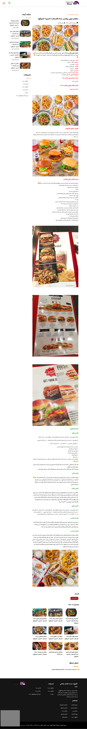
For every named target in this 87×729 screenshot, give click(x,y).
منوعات (26, 93)
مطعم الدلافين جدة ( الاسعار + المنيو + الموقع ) (40, 637)
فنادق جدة (25, 84)
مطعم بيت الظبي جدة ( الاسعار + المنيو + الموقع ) (55, 637)
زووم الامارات (74, 714)
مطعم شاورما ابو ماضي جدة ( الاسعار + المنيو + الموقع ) (72, 654)
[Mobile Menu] (4, 3)
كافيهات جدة (25, 87)
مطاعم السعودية (63, 705)
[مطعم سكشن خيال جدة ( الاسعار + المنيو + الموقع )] (25, 33)
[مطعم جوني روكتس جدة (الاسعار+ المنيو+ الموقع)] (55, 38)
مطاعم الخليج (64, 714)
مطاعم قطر (64, 717)
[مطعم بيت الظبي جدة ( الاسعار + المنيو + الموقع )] (25, 66)
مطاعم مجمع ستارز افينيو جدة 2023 (55, 653)
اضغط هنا (53, 73)
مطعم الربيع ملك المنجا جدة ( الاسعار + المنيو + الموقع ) (72, 621)
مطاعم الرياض (74, 708)
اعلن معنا (23, 725)
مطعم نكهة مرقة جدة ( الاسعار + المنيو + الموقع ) (71, 637)
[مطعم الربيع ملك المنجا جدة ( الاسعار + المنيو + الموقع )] (25, 23)
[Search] (9, 3)
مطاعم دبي (75, 711)
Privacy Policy (29, 725)
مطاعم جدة (74, 598)
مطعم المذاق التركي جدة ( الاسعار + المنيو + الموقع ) (40, 620)
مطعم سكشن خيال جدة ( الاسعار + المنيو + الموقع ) (55, 620)
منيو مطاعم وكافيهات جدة (22, 96)
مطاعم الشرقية (64, 708)
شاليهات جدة (25, 81)
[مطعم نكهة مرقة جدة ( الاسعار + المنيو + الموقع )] (25, 55)
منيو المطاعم (74, 705)
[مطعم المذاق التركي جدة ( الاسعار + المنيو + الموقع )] (25, 44)
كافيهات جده (74, 717)
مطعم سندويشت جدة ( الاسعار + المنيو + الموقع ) (40, 653)
